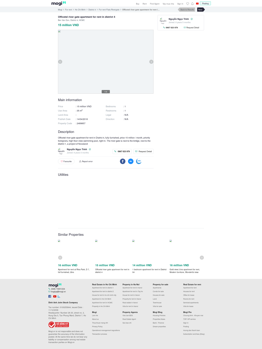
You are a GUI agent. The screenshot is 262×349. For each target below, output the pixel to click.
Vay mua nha (168, 3)
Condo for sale (158, 291)
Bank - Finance (158, 323)
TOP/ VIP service (189, 319)
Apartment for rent (189, 287)
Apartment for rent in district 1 (103, 287)
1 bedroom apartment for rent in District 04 (149, 270)
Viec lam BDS (128, 315)
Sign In (180, 3)
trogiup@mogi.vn (58, 291)
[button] (192, 3)
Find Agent (154, 3)
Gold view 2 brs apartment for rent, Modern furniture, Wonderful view (185, 270)
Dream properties (159, 326)
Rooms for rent (188, 299)
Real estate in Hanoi (130, 302)
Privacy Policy (97, 326)
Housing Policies (159, 315)
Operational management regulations (106, 330)
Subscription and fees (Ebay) (194, 334)
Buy (137, 3)
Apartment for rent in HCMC (102, 302)
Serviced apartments (191, 302)
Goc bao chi (127, 323)
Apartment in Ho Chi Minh (101, 299)
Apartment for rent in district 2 (103, 291)
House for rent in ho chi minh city (104, 295)
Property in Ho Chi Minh (101, 306)
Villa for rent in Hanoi (130, 306)
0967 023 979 (124, 151)
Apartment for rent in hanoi (132, 287)
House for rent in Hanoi (131, 295)
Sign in (185, 323)
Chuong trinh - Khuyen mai (193, 315)
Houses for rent (189, 291)
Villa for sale (157, 306)
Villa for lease (188, 306)
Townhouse (157, 302)
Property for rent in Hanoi (132, 299)
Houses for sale (158, 295)
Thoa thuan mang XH (100, 323)
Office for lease (188, 295)
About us (95, 319)
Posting (205, 3)
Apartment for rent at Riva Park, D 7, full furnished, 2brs (74, 270)
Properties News (159, 319)
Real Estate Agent (129, 319)
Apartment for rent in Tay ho (133, 291)
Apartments (157, 287)
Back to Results (187, 9)
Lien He (95, 315)
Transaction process (99, 334)
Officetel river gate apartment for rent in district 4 (112, 270)
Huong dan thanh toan (191, 330)
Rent (145, 3)
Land (155, 299)
